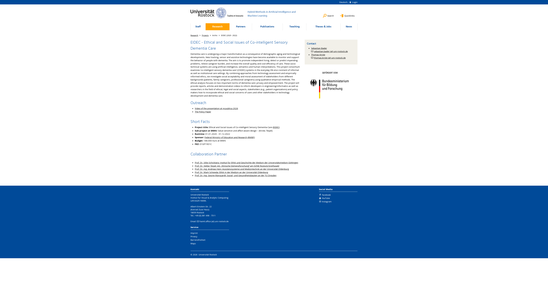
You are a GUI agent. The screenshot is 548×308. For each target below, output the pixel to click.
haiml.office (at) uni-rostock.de (214, 221)
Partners (240, 27)
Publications (267, 27)
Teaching (294, 27)
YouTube (326, 198)
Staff (198, 27)
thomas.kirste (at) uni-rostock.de (330, 57)
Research (217, 27)
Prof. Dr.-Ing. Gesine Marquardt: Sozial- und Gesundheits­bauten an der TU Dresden (235, 175)
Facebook (326, 194)
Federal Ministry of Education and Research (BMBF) (230, 137)
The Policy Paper (203, 111)
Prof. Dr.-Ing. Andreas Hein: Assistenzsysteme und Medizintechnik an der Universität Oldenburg (242, 169)
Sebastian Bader (319, 48)
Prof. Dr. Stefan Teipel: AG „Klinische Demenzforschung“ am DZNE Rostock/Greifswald (237, 165)
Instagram (327, 201)
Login (354, 2)
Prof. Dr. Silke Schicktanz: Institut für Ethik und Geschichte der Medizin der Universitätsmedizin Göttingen (246, 162)
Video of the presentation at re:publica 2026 (216, 108)
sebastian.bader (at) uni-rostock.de (331, 51)
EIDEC (276, 127)
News (349, 27)
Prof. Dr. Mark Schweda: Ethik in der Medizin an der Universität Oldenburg (231, 172)
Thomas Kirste (318, 54)
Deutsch (343, 2)
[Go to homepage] (217, 13)
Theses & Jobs (323, 27)
